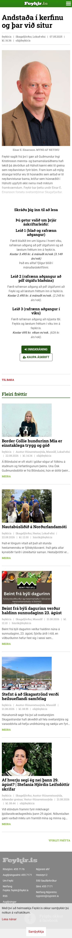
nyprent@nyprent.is (47, 896)
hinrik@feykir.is (42, 537)
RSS (5, 896)
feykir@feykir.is (19, 890)
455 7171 (26, 874)
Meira (6, 476)
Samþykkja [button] (36, 931)
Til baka (8, 379)
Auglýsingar (9, 901)
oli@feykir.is (23, 40)
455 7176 (19, 869)
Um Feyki (8, 880)
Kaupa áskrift (37, 357)
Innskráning (37, 349)
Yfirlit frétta (59, 840)
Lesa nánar (9, 919)
